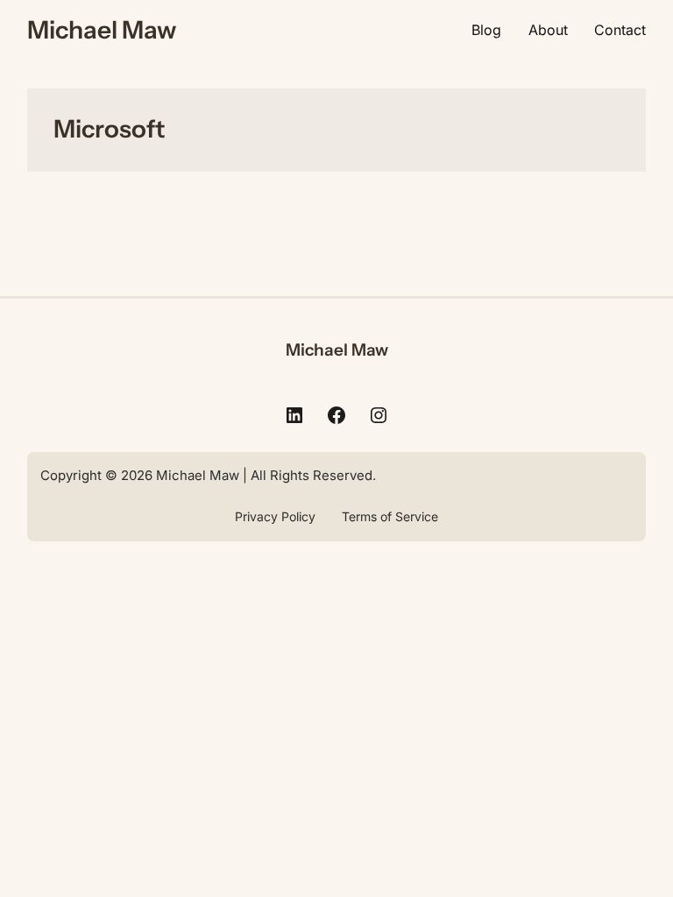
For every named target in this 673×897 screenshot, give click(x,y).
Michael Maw (101, 30)
